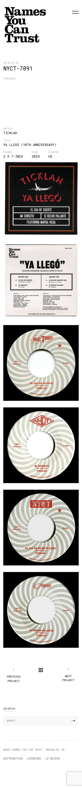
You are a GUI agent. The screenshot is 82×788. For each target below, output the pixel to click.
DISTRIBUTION (13, 758)
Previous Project (14, 679)
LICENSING (34, 758)
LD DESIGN (52, 758)
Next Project (68, 678)
